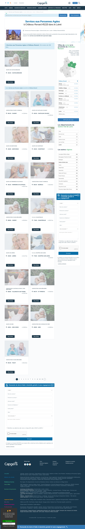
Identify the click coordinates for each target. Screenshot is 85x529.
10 (37, 379)
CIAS (32, 485)
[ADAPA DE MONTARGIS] (16, 135)
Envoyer (29, 439)
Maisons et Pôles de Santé (51, 511)
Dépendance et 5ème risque (42, 473)
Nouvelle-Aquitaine (68, 181)
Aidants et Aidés (54, 473)
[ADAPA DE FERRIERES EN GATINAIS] (16, 170)
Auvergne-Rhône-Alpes (68, 154)
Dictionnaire (47, 479)
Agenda (11, 7)
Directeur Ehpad (55, 479)
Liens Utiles (7, 484)
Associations (63, 485)
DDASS (77, 484)
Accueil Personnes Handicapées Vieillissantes (69, 477)
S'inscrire (75, 2)
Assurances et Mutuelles (44, 485)
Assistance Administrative (32, 492)
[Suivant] (45, 379)
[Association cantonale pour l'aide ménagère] (16, 277)
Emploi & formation (9, 504)
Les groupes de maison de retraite (48, 478)
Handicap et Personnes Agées (73, 473)
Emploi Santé (23, 504)
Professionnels (8, 506)
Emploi (78, 7)
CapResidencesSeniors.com (43, 510)
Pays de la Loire (68, 186)
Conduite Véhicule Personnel (50, 493)
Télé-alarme (73, 496)
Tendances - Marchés (32, 508)
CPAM (25, 485)
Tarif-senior (41, 511)
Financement (50, 507)
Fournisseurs (23, 507)
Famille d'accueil (62, 478)
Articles (27, 473)
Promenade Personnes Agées (65, 493)
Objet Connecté (68, 508)
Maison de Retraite (25, 477)
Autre (60, 479)
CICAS (46, 489)
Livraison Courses (57, 490)
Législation (34, 479)
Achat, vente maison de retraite (55, 508)
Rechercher (63, 15)
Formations (30, 504)
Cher (60, 131)
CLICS (35, 485)
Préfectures (67, 484)
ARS (21, 484)
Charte (41, 464)
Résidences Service (9, 481)
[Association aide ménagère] (42, 277)
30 (42, 379)
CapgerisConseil (32, 510)
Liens (70, 7)
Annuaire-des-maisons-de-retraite (68, 510)
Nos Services (23, 508)
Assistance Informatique (45, 492)
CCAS (29, 485)
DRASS (72, 484)
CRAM (21, 485)
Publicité (55, 464)
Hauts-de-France (68, 173)
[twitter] (8, 3)
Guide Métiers (37, 504)
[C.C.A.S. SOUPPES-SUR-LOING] (42, 242)
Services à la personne (54, 7)
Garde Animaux (38, 496)
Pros (74, 7)
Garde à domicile (47, 490)
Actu (6, 7)
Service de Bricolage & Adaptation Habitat (58, 496)
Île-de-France (68, 175)
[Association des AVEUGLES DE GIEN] (42, 313)
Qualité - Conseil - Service (40, 507)
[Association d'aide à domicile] (16, 99)
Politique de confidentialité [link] (8, 526)
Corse (68, 165)
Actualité (6, 473)
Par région (22, 482)
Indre (68, 136)
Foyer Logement (53, 477)
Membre (70, 3)
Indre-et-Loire (68, 139)
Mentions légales (44, 463)
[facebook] (6, 3)
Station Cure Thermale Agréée (58, 502)
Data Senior (46, 474)
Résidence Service (31, 7)
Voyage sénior (46, 502)
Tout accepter (8, 521)
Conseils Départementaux (57, 484)
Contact (15, 3)
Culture (40, 474)
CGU (41, 461)
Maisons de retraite (19, 7)
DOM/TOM (68, 167)
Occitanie (68, 184)
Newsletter (21, 3)
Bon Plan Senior (24, 474)
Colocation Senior (50, 499)
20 (40, 379)
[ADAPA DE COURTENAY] (42, 135)
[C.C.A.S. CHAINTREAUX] (42, 206)
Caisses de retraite (55, 485)
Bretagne (68, 159)
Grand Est (68, 170)
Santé (30, 474)
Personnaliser (9, 523)
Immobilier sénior (41, 499)
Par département (30, 482)
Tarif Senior (32, 502)
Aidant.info (35, 511)
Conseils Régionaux (46, 484)
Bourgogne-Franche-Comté (68, 157)
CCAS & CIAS (37, 489)
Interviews (31, 473)
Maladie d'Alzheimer (35, 477)
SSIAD (44, 491)
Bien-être (64, 7)
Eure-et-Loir (68, 134)
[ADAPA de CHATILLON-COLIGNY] (42, 99)
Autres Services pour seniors (36, 497)
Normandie (68, 178)
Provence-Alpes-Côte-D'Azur (68, 189)
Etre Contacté (75, 15)
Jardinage (44, 496)
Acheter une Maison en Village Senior (59, 482)
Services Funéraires (49, 497)
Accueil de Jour (44, 477)
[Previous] (14, 379)
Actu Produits (61, 473)
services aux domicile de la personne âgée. (41, 35)
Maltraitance (70, 485)
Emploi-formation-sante (26, 511)
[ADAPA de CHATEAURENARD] (16, 59)
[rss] (10, 3)
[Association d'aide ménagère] (16, 206)
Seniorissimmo (23, 510)
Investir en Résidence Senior (42, 482)
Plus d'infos (10, 82)
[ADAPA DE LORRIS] (16, 242)
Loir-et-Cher (68, 142)
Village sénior (33, 499)
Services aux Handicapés (36, 491)
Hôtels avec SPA (24, 502)
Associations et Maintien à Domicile (61, 492)
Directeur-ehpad (55, 510)
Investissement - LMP (59, 507)
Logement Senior (42, 7)
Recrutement (30, 507)
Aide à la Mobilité (38, 493)
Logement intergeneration (61, 499)
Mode (36, 502)
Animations (70, 478)
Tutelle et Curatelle (25, 486)
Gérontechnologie (42, 508)
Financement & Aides (25, 479)
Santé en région (33, 484)
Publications (35, 474)
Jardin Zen (68, 502)
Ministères (25, 484)
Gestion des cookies (51, 517)
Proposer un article (70, 461)
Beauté (40, 502)
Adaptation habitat (73, 499)
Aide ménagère (39, 490)
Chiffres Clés (40, 479)
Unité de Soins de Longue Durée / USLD (30, 478)
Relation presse (69, 463)
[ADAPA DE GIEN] (16, 313)
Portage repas (65, 490)
